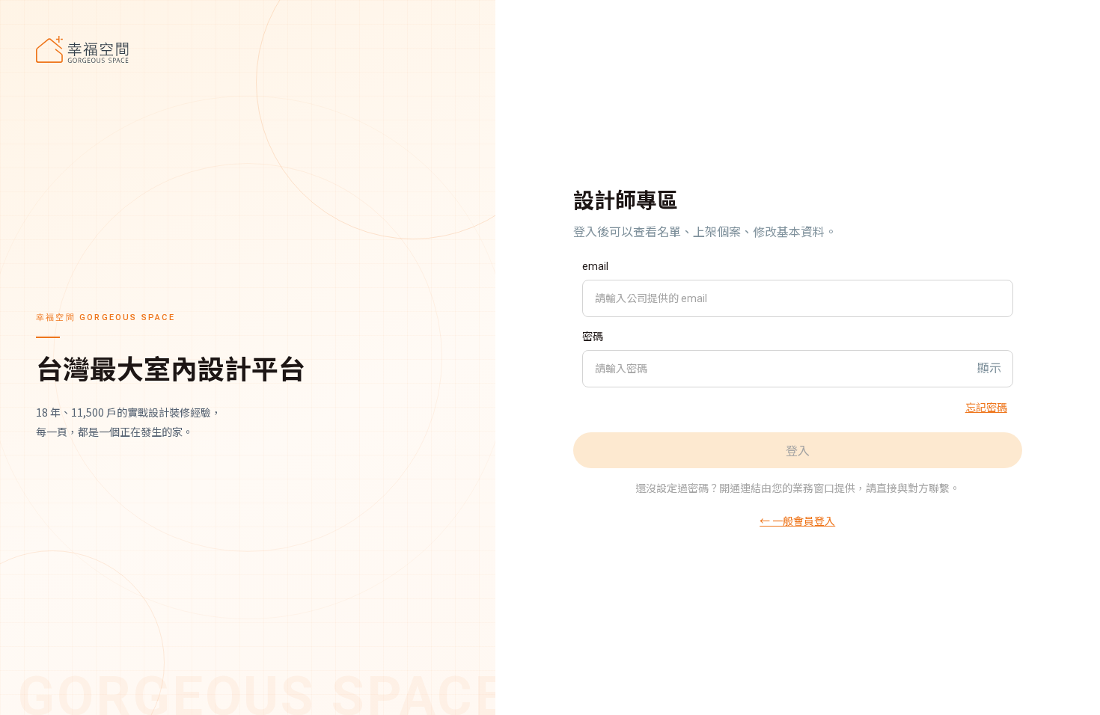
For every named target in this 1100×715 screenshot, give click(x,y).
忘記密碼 (986, 406)
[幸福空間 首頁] (247, 49)
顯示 (989, 368)
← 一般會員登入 (797, 520)
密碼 (592, 337)
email (595, 266)
